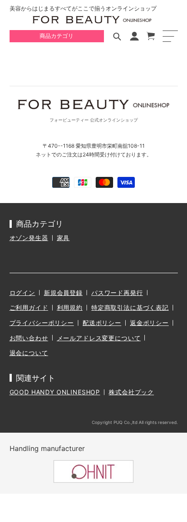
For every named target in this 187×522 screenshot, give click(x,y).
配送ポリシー (102, 322)
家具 (63, 237)
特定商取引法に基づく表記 (130, 307)
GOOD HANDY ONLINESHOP (55, 392)
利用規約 (70, 307)
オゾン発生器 (29, 237)
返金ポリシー (149, 322)
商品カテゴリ (56, 35)
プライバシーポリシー (42, 322)
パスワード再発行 (117, 292)
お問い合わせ (29, 338)
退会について (29, 352)
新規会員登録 (63, 292)
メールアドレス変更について (99, 338)
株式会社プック (131, 392)
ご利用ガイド (29, 307)
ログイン (22, 292)
